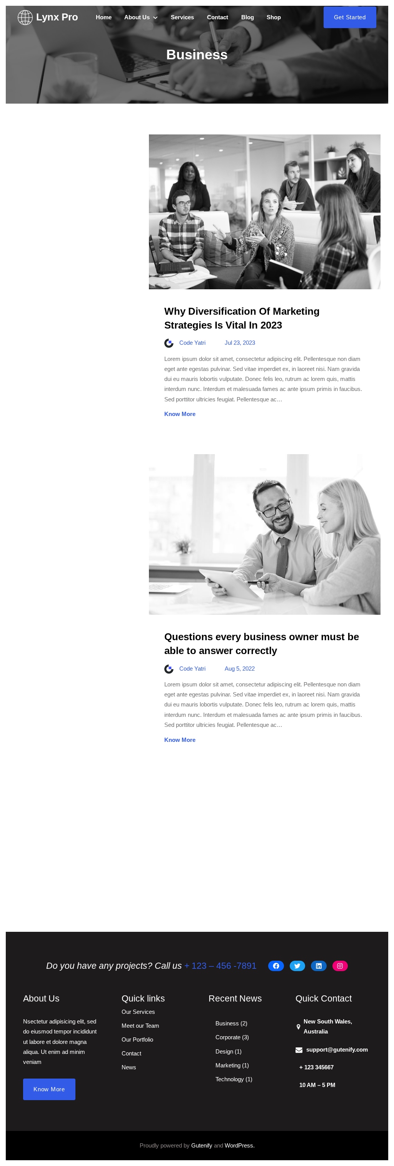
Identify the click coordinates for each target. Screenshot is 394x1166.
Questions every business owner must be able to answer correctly (261, 643)
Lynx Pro (57, 17)
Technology (229, 1079)
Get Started (350, 17)
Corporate (227, 1037)
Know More (179, 414)
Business (227, 1023)
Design (224, 1051)
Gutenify (201, 1145)
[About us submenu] (155, 17)
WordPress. (240, 1145)
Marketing (227, 1065)
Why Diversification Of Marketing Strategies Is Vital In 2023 (242, 318)
